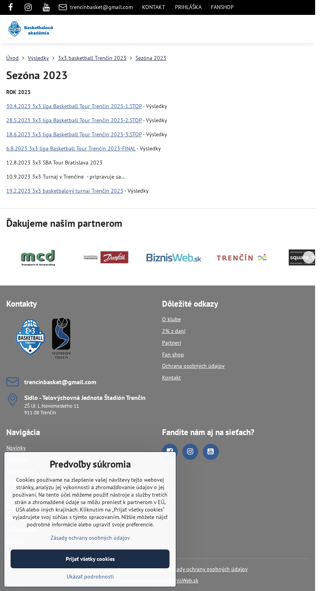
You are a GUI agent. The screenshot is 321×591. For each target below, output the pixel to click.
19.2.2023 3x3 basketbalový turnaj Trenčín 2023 (64, 190)
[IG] (28, 7)
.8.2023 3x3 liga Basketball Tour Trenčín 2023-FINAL (72, 148)
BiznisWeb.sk (183, 580)
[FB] (12, 7)
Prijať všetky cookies (90, 558)
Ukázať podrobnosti (90, 576)
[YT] (46, 7)
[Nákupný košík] (287, 29)
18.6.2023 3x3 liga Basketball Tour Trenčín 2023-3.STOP (74, 134)
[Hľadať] (268, 29)
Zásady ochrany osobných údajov (208, 569)
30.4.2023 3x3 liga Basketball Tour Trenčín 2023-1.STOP (74, 106)
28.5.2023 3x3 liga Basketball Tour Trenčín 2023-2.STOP (74, 120)
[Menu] (305, 29)
